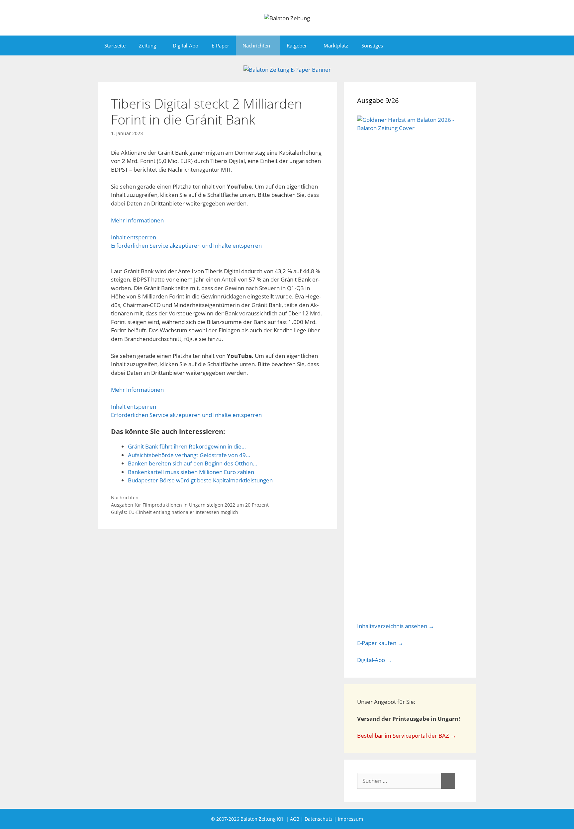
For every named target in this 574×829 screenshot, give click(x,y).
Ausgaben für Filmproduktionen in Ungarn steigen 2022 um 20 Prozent (190, 505)
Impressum (350, 819)
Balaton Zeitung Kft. (262, 819)
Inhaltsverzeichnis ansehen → (395, 626)
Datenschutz (319, 819)
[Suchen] (448, 781)
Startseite (115, 45)
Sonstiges (372, 45)
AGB (294, 819)
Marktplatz (336, 45)
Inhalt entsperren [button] (133, 237)
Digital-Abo (185, 45)
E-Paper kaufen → (380, 643)
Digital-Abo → (374, 660)
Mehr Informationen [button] (137, 220)
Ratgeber (297, 45)
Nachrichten (256, 45)
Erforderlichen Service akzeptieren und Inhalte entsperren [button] (186, 245)
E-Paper (220, 45)
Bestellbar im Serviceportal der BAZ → (406, 735)
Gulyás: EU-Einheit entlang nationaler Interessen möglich (174, 512)
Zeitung (147, 45)
